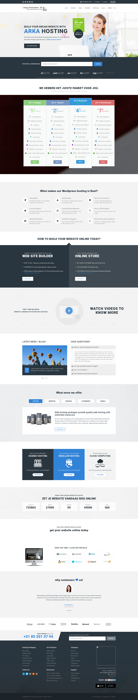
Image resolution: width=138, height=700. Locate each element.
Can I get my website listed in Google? (86, 366)
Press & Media (74, 653)
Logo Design (50, 656)
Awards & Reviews (75, 660)
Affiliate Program (75, 665)
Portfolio (96, 8)
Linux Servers (25, 665)
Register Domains (51, 658)
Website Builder (51, 651)
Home (66, 8)
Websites (52, 401)
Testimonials (74, 663)
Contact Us (74, 675)
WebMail (98, 1)
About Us (73, 651)
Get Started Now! (32, 49)
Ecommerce (86, 401)
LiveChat (105, 1)
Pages (80, 8)
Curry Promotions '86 (36, 696)
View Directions (112, 676)
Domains (68, 401)
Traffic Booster (50, 660)
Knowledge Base (75, 678)
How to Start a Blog (52, 680)
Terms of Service (97, 696)
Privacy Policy (106, 696)
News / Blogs (74, 656)
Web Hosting (25, 651)
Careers (73, 658)
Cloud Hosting (26, 663)
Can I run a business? (80, 370)
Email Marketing (51, 665)
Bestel (35, 162)
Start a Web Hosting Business (54, 678)
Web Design (50, 653)
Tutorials (73, 680)
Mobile (102, 401)
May (27, 370)
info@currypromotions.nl (109, 672)
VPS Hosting (25, 656)
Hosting (73, 8)
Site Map (113, 696)
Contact (110, 8)
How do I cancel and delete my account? (86, 347)
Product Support (75, 673)
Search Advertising (51, 663)
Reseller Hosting (26, 653)
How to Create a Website (53, 673)
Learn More (60, 429)
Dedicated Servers (27, 658)
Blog (103, 8)
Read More (28, 278)
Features (87, 8)
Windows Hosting (26, 660)
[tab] (93, 347)
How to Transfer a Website (54, 675)
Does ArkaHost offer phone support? (85, 373)
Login (113, 1)
